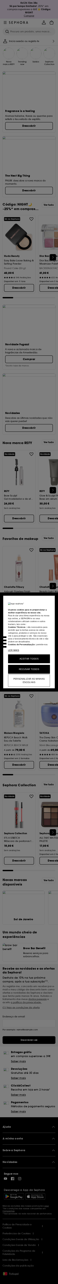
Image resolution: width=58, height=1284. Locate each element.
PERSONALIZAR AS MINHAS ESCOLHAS (29, 680)
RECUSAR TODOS (29, 669)
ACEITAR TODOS (29, 658)
